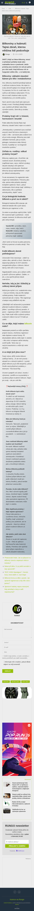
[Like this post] (13, 676)
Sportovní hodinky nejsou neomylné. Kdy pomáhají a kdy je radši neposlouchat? (17, 589)
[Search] (26, 2)
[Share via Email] (22, 676)
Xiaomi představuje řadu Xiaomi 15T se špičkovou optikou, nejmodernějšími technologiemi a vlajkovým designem (20, 786)
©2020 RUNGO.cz (8, 903)
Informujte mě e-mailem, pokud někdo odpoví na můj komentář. (17, 663)
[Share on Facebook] (18, 676)
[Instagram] (24, 2)
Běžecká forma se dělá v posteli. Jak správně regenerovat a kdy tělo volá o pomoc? (17, 580)
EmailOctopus (21, 850)
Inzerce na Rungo (17, 899)
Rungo (7, 54)
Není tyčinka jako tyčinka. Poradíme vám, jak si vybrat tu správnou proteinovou (16, 61)
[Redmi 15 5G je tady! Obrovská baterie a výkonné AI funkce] (6, 803)
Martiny (17, 904)
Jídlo (10, 8)
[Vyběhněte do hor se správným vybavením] (6, 810)
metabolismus (15, 681)
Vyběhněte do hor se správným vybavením (19, 810)
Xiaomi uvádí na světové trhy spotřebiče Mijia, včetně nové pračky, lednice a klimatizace (21, 796)
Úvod (3, 8)
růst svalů (25, 681)
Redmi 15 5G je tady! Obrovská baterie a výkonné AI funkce (21, 804)
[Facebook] (22, 2)
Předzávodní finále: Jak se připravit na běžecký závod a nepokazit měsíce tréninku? (18, 560)
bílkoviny (6, 681)
